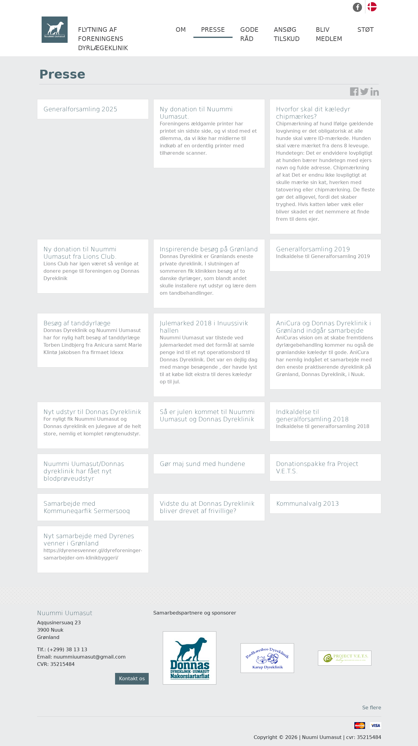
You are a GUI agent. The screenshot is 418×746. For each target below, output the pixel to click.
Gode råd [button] (249, 34)
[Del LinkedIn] (375, 92)
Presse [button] (213, 29)
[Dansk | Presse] (372, 6)
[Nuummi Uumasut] (56, 29)
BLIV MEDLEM (329, 34)
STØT (365, 29)
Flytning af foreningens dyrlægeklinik (103, 39)
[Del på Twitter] (364, 92)
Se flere (371, 708)
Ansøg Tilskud (287, 34)
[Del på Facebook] (354, 92)
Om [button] (181, 29)
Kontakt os (132, 678)
